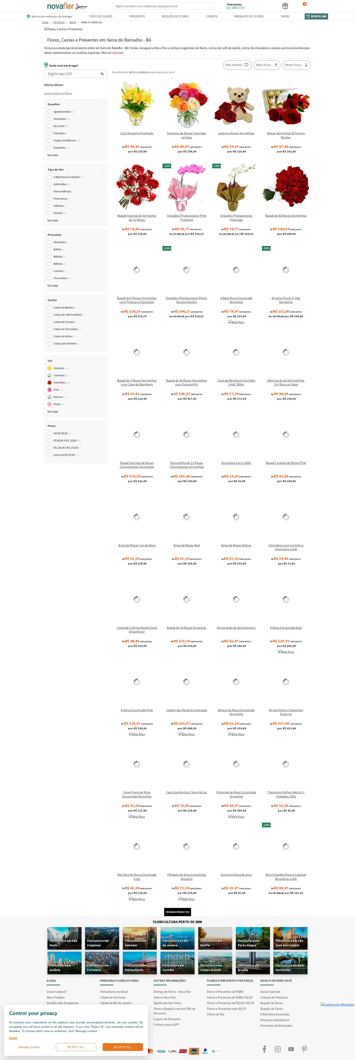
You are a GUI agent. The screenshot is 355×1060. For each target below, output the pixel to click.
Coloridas (61, 375)
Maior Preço (263, 65)
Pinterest (304, 1049)
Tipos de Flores (100, 16)
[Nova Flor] (67, 6)
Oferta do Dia (215, 1014)
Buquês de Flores (175, 16)
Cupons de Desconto (167, 1019)
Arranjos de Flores (249, 16)
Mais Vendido (233, 65)
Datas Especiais (270, 992)
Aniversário (62, 119)
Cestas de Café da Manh (69, 314)
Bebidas (60, 256)
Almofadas (61, 242)
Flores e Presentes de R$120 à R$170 (230, 1003)
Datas (285, 16)
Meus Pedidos (56, 997)
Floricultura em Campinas (98, 943)
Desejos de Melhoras (67, 140)
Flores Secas (62, 198)
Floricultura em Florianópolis (135, 967)
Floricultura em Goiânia (60, 967)
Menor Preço (293, 65)
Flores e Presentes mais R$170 (226, 1009)
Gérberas (60, 206)
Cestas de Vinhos (64, 336)
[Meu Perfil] (270, 5)
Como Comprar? (57, 992)
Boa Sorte (61, 126)
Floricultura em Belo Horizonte (289, 967)
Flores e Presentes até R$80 (225, 992)
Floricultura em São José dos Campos (289, 943)
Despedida (61, 147)
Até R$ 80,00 (62, 433)
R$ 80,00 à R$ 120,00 (67, 440)
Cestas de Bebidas (65, 307)
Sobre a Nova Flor (164, 997)
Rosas (59, 404)
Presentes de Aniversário (276, 1026)
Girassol (60, 213)
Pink (58, 389)
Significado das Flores (167, 1003)
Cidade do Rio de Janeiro (115, 1003)
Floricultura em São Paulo (63, 943)
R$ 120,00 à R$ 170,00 (68, 447)
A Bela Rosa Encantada (69, 177)
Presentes (137, 16)
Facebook (264, 1049)
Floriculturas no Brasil (114, 992)
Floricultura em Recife (211, 943)
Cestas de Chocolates (68, 329)
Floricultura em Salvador (135, 943)
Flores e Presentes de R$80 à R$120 (229, 997)
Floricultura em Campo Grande (211, 967)
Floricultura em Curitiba (173, 967)
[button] (254, 5)
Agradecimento (64, 111)
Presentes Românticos (275, 1020)
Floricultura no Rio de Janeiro (176, 943)
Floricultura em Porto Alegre (248, 943)
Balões (59, 249)
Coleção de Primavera (274, 997)
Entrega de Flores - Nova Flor (172, 992)
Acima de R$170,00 (67, 455)
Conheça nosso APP (166, 1025)
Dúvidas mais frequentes (63, 1003)
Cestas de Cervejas (65, 322)
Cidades (212, 16)
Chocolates (62, 278)
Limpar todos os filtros (58, 93)
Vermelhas (62, 382)
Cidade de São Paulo (113, 997)
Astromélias (62, 184)
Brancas (60, 397)
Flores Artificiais (64, 191)
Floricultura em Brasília (248, 967)
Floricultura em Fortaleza (98, 967)
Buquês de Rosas (271, 1003)
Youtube (291, 1049)
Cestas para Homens (66, 343)
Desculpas (61, 133)
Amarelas (61, 368)
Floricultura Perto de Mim (177, 921)
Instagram (277, 1049)
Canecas (60, 271)
